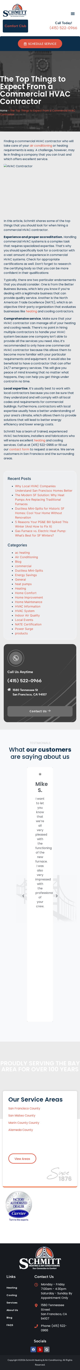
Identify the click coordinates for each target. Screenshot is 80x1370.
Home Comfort (25, 593)
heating (31, 311)
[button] (73, 14)
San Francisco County (24, 1108)
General (20, 579)
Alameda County (20, 1130)
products (21, 633)
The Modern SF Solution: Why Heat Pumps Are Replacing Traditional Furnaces (39, 499)
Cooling (12, 1295)
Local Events (24, 620)
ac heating (22, 552)
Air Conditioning (26, 557)
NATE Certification (28, 624)
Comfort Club (15, 26)
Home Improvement (29, 597)
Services (12, 1302)
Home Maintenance (28, 602)
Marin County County (23, 1123)
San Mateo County (21, 1115)
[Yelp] (40, 1349)
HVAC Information (27, 606)
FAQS (10, 1325)
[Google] (46, 1349)
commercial (23, 566)
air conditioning (41, 145)
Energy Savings (26, 575)
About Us (12, 1310)
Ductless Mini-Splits (29, 570)
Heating (20, 588)
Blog (18, 561)
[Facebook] (33, 1349)
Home (3, 110)
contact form (19, 449)
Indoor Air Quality (27, 615)
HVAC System (25, 611)
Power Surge (24, 629)
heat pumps (23, 584)
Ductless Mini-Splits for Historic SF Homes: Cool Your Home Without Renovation (39, 513)
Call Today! (63, 23)
